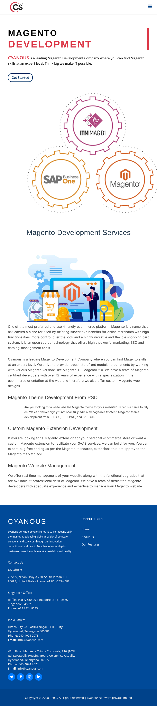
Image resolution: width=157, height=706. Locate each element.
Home (86, 529)
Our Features (91, 544)
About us (88, 537)
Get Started (20, 77)
